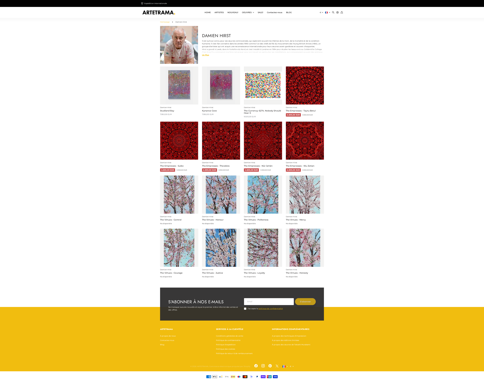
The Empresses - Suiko (172, 166)
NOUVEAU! (233, 12)
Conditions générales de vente (229, 336)
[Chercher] (333, 12)
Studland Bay (167, 111)
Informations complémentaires (290, 329)
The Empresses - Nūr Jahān (258, 166)
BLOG (289, 12)
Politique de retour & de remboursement (234, 353)
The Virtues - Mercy (296, 220)
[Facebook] (256, 366)
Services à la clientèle (229, 329)
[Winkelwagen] (342, 12)
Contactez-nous (274, 12)
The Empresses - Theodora (216, 166)
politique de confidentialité (271, 308)
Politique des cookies (225, 349)
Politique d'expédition (226, 344)
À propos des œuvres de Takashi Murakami (291, 344)
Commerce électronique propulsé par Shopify (229, 366)
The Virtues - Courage (171, 273)
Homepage (165, 22)
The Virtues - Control (170, 220)
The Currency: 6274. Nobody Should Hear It (262, 112)
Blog (162, 344)
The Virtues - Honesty (297, 273)
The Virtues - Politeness (256, 220)
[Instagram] (263, 366)
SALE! (260, 12)
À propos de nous (168, 336)
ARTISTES (219, 12)
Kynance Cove (209, 111)
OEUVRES (247, 12)
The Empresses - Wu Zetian (300, 166)
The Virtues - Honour (213, 220)
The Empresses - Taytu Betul (301, 111)
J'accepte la (265, 308)
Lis (205, 55)
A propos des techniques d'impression (289, 336)
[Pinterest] (270, 366)
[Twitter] (277, 366)
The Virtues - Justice (212, 273)
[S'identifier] (337, 12)
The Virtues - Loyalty (254, 273)
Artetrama (166, 329)
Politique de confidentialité (228, 340)
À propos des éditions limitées (285, 340)
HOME (208, 12)
